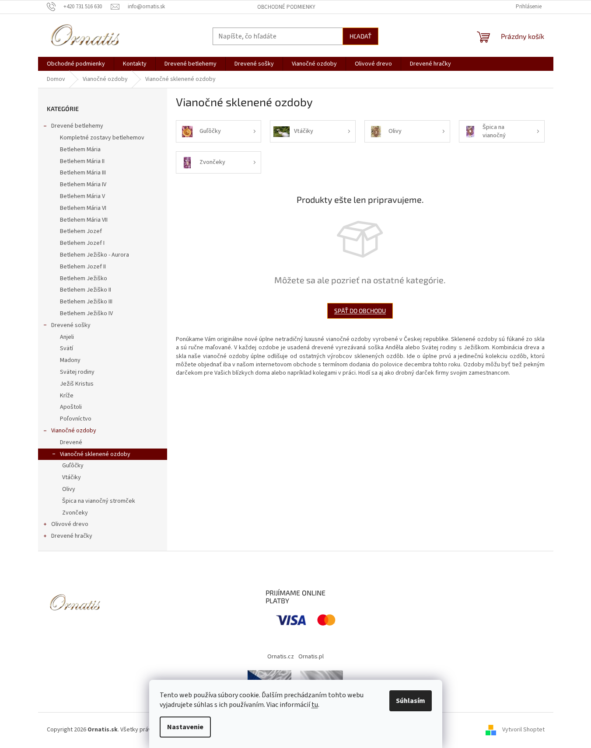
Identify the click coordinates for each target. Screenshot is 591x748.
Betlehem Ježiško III (86, 301)
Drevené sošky (71, 325)
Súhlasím (410, 701)
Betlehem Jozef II (83, 266)
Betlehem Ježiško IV (86, 313)
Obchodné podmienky (286, 7)
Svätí (66, 348)
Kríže (66, 395)
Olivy (68, 489)
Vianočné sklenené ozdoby (95, 454)
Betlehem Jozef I (82, 243)
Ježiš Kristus (77, 383)
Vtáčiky (71, 477)
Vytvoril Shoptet (523, 729)
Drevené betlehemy (77, 126)
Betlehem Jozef (81, 231)
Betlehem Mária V (82, 196)
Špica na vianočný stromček (98, 501)
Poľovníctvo (75, 418)
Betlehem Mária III (83, 172)
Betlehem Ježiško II (85, 289)
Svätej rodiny (77, 372)
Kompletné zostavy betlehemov (102, 137)
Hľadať (360, 36)
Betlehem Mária (80, 149)
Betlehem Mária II (82, 161)
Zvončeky (75, 512)
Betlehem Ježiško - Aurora (94, 254)
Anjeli (67, 337)
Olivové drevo (69, 524)
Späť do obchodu (360, 310)
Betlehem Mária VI (83, 208)
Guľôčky (73, 465)
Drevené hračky (71, 536)
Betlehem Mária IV (83, 184)
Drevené (71, 442)
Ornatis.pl (311, 656)
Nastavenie (185, 727)
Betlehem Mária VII (84, 220)
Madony (70, 360)
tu (314, 705)
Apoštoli (71, 407)
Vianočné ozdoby (73, 430)
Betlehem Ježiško (83, 278)
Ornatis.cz (280, 656)
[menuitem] (76, 64)
